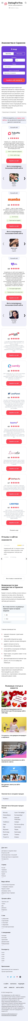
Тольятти (6, 837)
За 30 (2, 952)
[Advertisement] (14, 23)
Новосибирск (7, 815)
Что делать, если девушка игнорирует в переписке (13, 736)
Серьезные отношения (9, 112)
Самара (16, 822)
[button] (25, 178)
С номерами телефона (7, 886)
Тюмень (16, 834)
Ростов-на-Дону (19, 824)
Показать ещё (14, 530)
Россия (3, 867)
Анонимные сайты (6, 891)
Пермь (16, 829)
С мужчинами (4, 920)
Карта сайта (20, 987)
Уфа (4, 827)
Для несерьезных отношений (9, 855)
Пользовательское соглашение (9, 1015)
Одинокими (4, 939)
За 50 (2, 958)
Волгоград (6, 832)
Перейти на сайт (14, 160)
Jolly (2, 905)
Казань (5, 817)
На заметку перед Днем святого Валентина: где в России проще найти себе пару (13, 710)
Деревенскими (5, 941)
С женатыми (4, 922)
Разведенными (5, 943)
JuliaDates (3, 907)
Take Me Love (5, 901)
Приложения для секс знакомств (10, 969)
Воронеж (5, 829)
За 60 (2, 960)
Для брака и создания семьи (9, 851)
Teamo (3, 903)
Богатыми (4, 937)
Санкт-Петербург (19, 812)
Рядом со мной (5, 888)
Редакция (21, 983)
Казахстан (4, 872)
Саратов (5, 834)
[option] (14, 559)
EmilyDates (4, 909)
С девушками (4, 918)
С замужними (4, 924)
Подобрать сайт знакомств (14, 80)
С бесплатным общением (8, 884)
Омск (4, 824)
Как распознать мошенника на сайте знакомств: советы (13, 761)
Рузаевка (5, 798)
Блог (5, 987)
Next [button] (26, 558)
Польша (3, 876)
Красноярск (17, 827)
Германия (4, 869)
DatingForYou (15, 2)
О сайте (6, 983)
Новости (11, 987)
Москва (5, 812)
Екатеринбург (18, 815)
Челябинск (6, 822)
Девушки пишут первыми (8, 893)
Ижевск (16, 837)
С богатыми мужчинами (7, 926)
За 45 (2, 956)
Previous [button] (1, 558)
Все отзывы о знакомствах (14, 578)
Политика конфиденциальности (9, 1014)
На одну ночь (5, 859)
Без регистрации (23, 112)
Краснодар (17, 832)
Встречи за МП (5, 853)
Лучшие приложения (6, 971)
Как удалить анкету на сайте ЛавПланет (10, 785)
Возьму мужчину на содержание (9, 857)
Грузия (3, 874)
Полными (3, 935)
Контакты (13, 983)
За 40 (2, 954)
